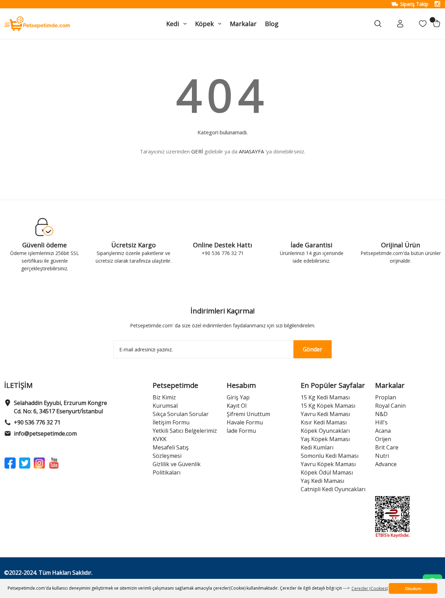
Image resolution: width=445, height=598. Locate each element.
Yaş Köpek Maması (325, 439)
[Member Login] (400, 23)
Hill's (381, 422)
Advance (386, 464)
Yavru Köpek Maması (328, 464)
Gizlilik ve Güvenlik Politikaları (177, 468)
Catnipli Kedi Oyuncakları (333, 489)
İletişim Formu (171, 422)
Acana (383, 430)
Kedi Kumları (317, 447)
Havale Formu (245, 422)
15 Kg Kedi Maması (325, 397)
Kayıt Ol (236, 405)
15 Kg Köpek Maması (328, 405)
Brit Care (386, 447)
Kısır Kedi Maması (324, 422)
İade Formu (241, 430)
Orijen (383, 439)
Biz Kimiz (164, 397)
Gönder (312, 349)
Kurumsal (165, 405)
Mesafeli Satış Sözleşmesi (171, 452)
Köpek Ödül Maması (327, 472)
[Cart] (436, 23)
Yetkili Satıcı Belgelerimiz (185, 430)
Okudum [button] (413, 588)
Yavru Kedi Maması (325, 414)
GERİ (197, 151)
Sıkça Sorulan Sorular (181, 414)
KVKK (160, 439)
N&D (381, 414)
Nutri (382, 456)
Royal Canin (390, 405)
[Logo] (37, 23)
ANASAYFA (251, 151)
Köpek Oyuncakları (325, 430)
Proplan (385, 397)
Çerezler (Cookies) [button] (369, 588)
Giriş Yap (238, 397)
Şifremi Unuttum (248, 414)
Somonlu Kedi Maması (329, 456)
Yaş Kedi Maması (322, 481)
